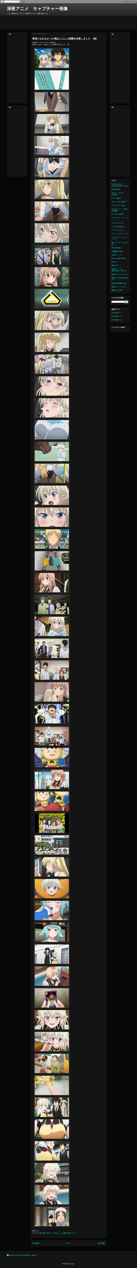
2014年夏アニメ (117, 320)
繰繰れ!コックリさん (118, 287)
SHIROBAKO (116, 189)
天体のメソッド (117, 255)
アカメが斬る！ (117, 198)
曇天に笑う (115, 265)
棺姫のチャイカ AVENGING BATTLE (119, 270)
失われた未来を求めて (119, 258)
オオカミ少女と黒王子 (119, 202)
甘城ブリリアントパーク (120, 274)
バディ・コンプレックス (120, 233)
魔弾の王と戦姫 (117, 290)
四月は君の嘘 (116, 248)
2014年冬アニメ (117, 316)
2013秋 (39, 1233)
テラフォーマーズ (118, 223)
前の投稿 (101, 1243)
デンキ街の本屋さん (118, 226)
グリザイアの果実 (118, 214)
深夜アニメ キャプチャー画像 (37, 8)
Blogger (72, 1264)
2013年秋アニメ (117, 313)
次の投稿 (35, 1243)
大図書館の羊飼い (118, 251)
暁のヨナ (115, 262)
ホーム (68, 1243)
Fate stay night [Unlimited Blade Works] (120, 185)
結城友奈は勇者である (119, 283)
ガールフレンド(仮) (118, 205)
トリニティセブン (118, 230)
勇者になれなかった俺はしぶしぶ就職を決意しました (59, 1233)
